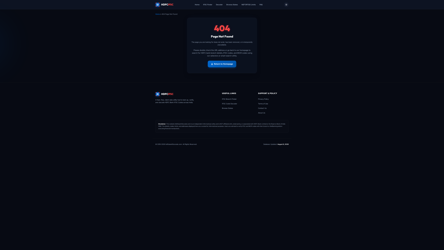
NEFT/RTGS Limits (249, 5)
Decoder (219, 5)
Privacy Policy (263, 99)
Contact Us (262, 108)
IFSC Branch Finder (229, 99)
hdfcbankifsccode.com (182, 124)
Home (197, 5)
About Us (261, 113)
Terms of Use (263, 104)
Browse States (232, 5)
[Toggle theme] (286, 4)
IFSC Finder (207, 5)
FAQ (261, 5)
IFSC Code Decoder (229, 104)
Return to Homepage (223, 64)
